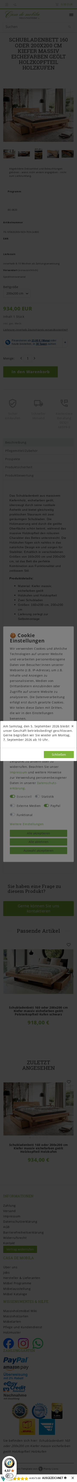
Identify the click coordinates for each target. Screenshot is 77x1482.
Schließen (59, 755)
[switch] (9, 1475)
